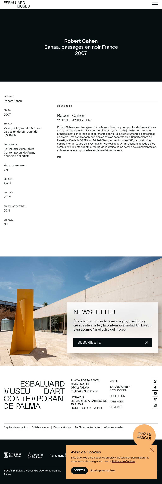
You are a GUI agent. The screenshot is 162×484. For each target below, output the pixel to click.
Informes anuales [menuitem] (114, 427)
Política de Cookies (123, 461)
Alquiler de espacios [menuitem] (16, 427)
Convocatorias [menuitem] (62, 427)
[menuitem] (113, 382)
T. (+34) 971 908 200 (84, 391)
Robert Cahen (13, 101)
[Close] (152, 450)
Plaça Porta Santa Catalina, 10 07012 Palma (85, 384)
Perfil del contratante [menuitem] (87, 427)
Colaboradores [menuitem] (41, 427)
